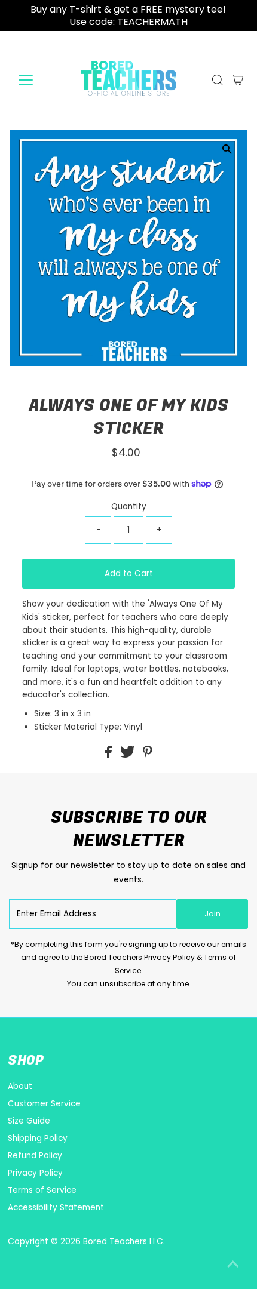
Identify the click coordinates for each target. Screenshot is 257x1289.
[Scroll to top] (233, 1265)
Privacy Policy (169, 957)
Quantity (128, 506)
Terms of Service (42, 1190)
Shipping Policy (38, 1138)
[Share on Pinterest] (147, 755)
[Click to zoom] (227, 149)
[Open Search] (217, 80)
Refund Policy (35, 1155)
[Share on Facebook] (109, 755)
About (20, 1086)
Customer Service (44, 1103)
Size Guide (29, 1121)
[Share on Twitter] (128, 755)
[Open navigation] (38, 80)
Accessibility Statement (56, 1207)
